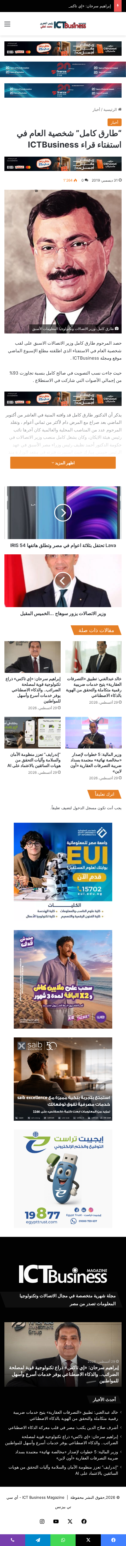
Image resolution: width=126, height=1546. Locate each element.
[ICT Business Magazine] (63, 23)
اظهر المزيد (64, 462)
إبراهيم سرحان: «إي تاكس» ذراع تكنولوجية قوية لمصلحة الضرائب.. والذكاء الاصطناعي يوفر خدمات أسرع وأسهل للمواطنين (33, 689)
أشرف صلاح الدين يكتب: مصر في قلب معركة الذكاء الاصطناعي (63, 1427)
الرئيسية (110, 109)
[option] (63, 1354)
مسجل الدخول (84, 807)
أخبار (96, 109)
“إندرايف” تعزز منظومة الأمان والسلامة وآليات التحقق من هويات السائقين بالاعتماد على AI (34, 760)
